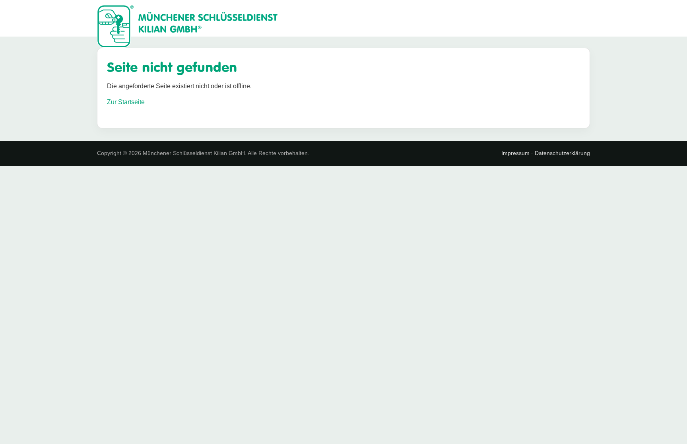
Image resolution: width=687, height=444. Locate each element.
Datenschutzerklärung (562, 153)
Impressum (515, 153)
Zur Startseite (126, 102)
